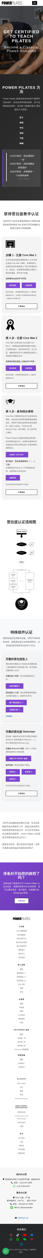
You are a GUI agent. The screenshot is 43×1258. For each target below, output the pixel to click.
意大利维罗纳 (21, 946)
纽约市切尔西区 (21, 942)
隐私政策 (21, 1153)
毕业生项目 (22, 1122)
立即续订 (21, 1067)
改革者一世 (22, 1038)
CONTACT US (23, 1218)
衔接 (21, 1022)
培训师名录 (22, 1112)
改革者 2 (28, 772)
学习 (21, 1087)
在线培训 (28, 285)
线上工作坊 (22, 1083)
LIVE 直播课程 (21, 931)
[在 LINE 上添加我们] (18, 1239)
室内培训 (12, 285)
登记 (21, 992)
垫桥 (21, 988)
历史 (21, 1142)
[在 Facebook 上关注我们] (32, 1235)
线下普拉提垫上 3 (16, 702)
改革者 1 (12, 772)
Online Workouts (21, 1098)
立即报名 (21, 306)
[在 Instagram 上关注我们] (11, 1235)
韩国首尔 (21, 950)
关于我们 (21, 1138)
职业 (21, 1095)
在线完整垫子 (14, 686)
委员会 (21, 1145)
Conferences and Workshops (21, 1117)
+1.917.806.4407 (23, 1186)
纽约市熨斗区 (21, 938)
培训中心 (21, 954)
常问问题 (21, 1149)
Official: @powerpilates (23, 1207)
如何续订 (21, 1063)
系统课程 (21, 1019)
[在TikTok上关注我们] (18, 1235)
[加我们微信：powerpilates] (25, 1239)
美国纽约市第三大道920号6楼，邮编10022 (22, 1179)
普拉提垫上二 (21, 977)
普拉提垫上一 (21, 973)
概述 (21, 969)
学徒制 (21, 1007)
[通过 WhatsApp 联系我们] (5, 1251)
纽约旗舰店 (22, 935)
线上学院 (21, 984)
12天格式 (21, 1015)
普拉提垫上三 (21, 980)
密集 (21, 1011)
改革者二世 (22, 1042)
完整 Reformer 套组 (18, 758)
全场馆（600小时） (17, 455)
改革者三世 (22, 1046)
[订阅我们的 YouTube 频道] (25, 1235)
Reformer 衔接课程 (22, 1049)
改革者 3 (12, 779)
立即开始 (21, 901)
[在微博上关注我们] (32, 1239)
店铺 (21, 1126)
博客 (21, 1091)
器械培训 (12, 478)
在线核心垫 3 (14, 710)
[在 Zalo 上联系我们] (21, 1243)
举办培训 (21, 957)
